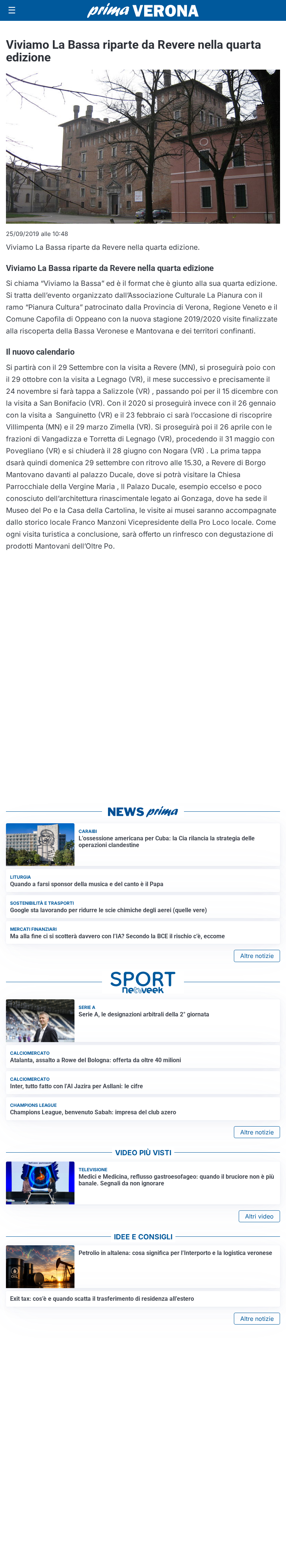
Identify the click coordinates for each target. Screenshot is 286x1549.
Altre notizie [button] (257, 955)
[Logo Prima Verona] (143, 10)
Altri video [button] (259, 1216)
